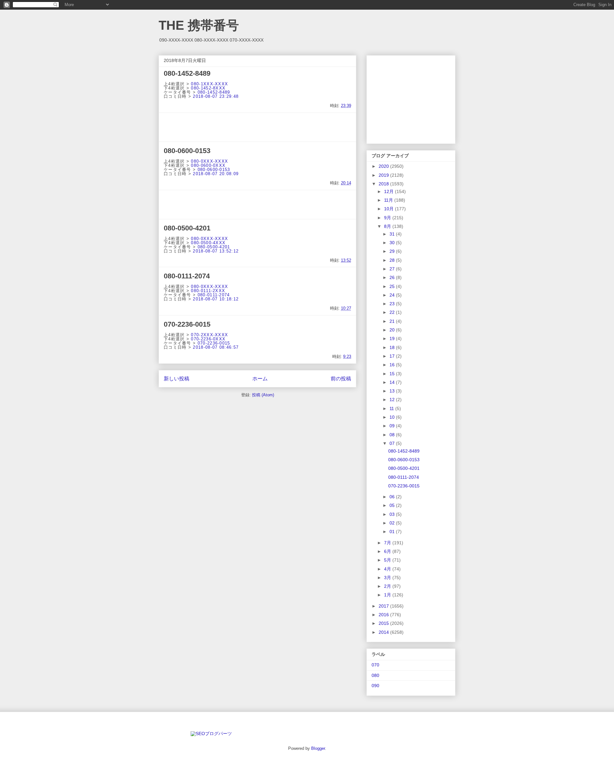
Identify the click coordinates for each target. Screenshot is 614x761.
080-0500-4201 (187, 228)
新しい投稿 (176, 378)
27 (393, 268)
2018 (384, 183)
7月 (388, 542)
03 (393, 514)
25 (393, 286)
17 (393, 356)
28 (393, 260)
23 (393, 303)
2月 (388, 586)
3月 (388, 577)
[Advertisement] (257, 127)
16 (393, 364)
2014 (384, 632)
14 (393, 382)
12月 (389, 191)
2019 (384, 175)
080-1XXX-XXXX (209, 84)
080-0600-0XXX (208, 165)
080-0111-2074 (187, 276)
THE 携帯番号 (199, 25)
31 (393, 234)
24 (393, 295)
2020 (384, 166)
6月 (388, 551)
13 (393, 390)
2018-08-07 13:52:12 (216, 251)
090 (375, 685)
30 (393, 242)
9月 (388, 217)
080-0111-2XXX (208, 290)
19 (393, 338)
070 (375, 664)
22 (393, 312)
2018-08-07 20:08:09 (216, 173)
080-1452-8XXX (208, 88)
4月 (388, 568)
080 (375, 675)
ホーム (260, 378)
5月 (388, 560)
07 (393, 443)
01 (393, 531)
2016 (384, 614)
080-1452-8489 (187, 73)
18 (393, 347)
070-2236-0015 (187, 324)
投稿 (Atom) (263, 394)
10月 (389, 208)
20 (393, 329)
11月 (389, 200)
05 (393, 505)
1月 (388, 594)
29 (393, 251)
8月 (388, 226)
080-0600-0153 (187, 151)
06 (393, 496)
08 (393, 434)
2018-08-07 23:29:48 (216, 96)
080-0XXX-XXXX (209, 161)
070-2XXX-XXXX (209, 334)
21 (393, 321)
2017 (384, 606)
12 (393, 399)
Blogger (318, 748)
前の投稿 (341, 378)
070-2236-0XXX (208, 339)
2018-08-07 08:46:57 (216, 347)
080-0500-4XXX (208, 242)
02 (393, 522)
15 (393, 373)
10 (393, 417)
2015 (384, 623)
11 (392, 408)
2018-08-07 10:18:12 (216, 299)
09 (393, 425)
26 (393, 277)
